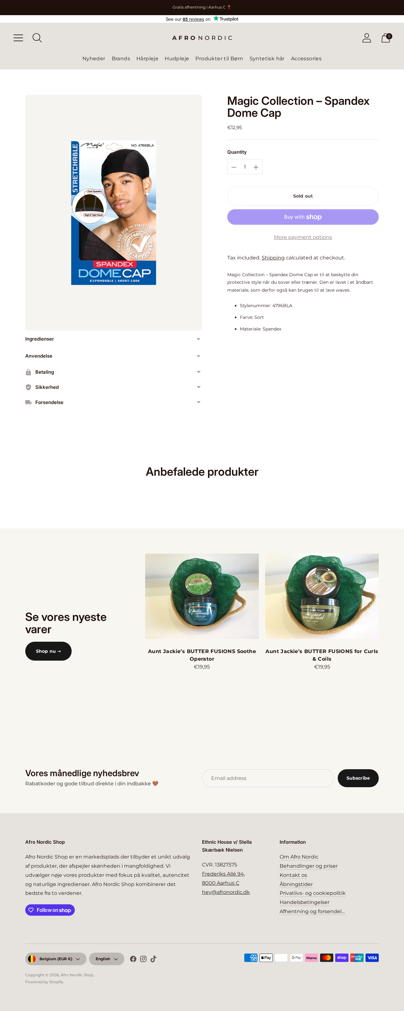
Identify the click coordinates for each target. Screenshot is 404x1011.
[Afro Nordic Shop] (202, 38)
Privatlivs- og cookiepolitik (313, 893)
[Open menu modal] (18, 38)
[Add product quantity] (234, 167)
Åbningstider (296, 884)
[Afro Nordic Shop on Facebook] (133, 960)
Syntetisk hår (267, 59)
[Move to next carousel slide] (385, 596)
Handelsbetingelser (305, 902)
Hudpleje (177, 59)
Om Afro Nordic (299, 857)
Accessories (306, 59)
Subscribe (358, 778)
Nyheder (93, 59)
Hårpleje (147, 59)
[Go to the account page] (367, 38)
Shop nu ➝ (48, 651)
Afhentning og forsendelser (314, 911)
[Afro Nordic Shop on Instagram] (143, 960)
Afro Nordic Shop (77, 974)
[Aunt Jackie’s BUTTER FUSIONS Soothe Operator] (202, 596)
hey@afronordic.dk (226, 892)
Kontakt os (293, 875)
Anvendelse (38, 356)
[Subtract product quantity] (256, 167)
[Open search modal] (37, 38)
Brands (121, 59)
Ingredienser (39, 339)
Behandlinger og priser (309, 866)
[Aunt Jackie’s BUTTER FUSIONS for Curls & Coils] (322, 596)
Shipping (273, 258)
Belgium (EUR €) (55, 958)
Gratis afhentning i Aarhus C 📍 (202, 7)
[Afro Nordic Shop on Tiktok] (153, 960)
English (103, 958)
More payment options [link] (303, 237)
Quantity (237, 152)
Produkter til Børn (219, 59)
